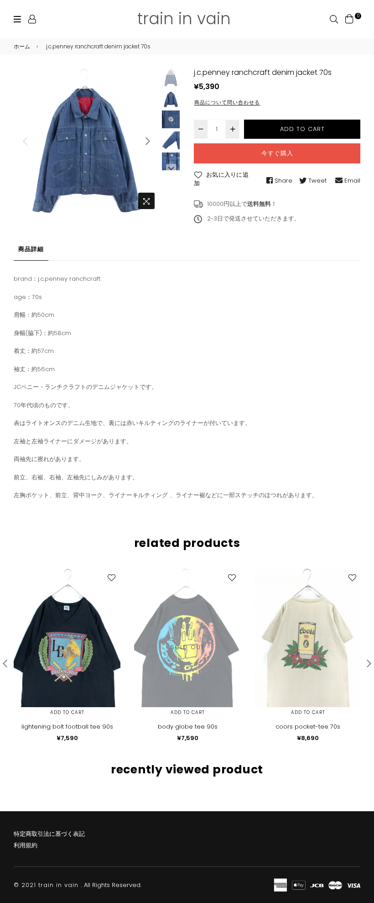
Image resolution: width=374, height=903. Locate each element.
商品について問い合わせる (227, 102)
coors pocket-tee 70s (307, 726)
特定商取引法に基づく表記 (49, 834)
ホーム (22, 46)
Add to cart (67, 712)
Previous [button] (25, 141)
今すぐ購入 (277, 153)
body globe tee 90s (188, 726)
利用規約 (25, 845)
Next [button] (148, 141)
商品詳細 (31, 249)
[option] (86, 141)
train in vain (184, 18)
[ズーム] (146, 201)
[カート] (349, 18)
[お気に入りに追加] (111, 577)
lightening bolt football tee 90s (67, 726)
